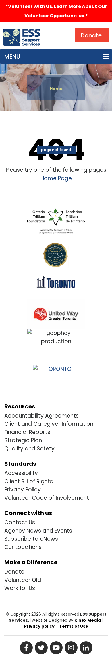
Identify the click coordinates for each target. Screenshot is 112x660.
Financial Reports (27, 432)
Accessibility (21, 473)
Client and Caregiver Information (48, 424)
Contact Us (19, 522)
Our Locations (23, 547)
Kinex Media (87, 620)
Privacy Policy (22, 489)
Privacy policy (39, 626)
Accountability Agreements (41, 416)
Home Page (56, 178)
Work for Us (19, 588)
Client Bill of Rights (28, 481)
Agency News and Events (38, 531)
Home (56, 89)
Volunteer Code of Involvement (46, 498)
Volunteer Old (22, 580)
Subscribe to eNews (31, 539)
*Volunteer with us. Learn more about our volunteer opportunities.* (56, 11)
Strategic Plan (23, 440)
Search (55, 29)
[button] (12, 56)
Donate (14, 572)
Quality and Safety (29, 448)
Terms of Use (73, 626)
